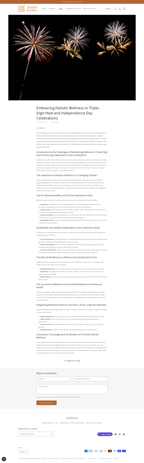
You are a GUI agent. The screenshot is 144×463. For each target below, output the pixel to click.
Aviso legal (116, 458)
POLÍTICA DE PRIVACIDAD (94, 423)
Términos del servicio (80, 458)
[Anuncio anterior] (19, 2)
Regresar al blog (73, 361)
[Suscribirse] (51, 434)
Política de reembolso (54, 458)
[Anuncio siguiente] (125, 2)
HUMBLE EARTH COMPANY (28, 458)
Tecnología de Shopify (41, 458)
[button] (52, 9)
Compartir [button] (41, 128)
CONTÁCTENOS (64, 423)
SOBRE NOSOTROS (47, 423)
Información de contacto (104, 458)
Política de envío (92, 458)
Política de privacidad (67, 458)
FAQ (56, 423)
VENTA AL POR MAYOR (77, 423)
